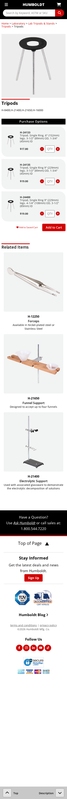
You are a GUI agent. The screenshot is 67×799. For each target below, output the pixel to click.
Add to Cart (54, 227)
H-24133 (25, 132)
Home (5, 23)
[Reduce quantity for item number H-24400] (42, 214)
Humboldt (33, 4)
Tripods (6, 26)
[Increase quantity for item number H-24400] (58, 214)
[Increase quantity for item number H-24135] (58, 181)
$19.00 (24, 181)
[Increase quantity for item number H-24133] (58, 149)
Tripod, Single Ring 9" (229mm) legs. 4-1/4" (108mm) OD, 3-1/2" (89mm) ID (39, 203)
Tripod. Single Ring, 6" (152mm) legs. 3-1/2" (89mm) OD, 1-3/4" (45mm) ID (39, 138)
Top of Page (30, 543)
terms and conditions (23, 625)
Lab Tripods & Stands (41, 23)
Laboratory (18, 23)
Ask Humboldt (24, 522)
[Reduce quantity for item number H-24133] (42, 149)
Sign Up (33, 578)
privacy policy (48, 625)
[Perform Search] (59, 13)
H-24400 (25, 197)
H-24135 (25, 164)
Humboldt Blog (32, 614)
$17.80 (24, 149)
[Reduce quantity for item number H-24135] (42, 181)
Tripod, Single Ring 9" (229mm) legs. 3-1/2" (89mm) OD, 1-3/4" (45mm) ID (39, 170)
